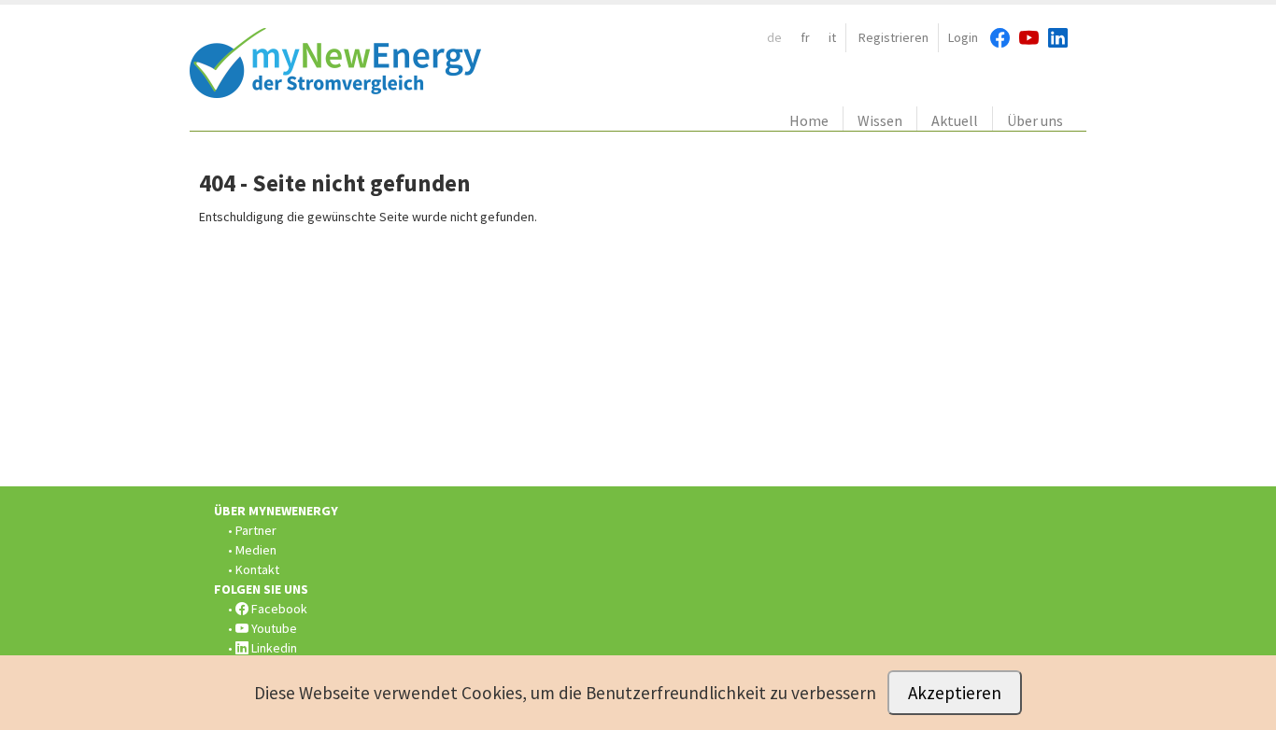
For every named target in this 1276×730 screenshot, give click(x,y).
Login (963, 37)
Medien (255, 549)
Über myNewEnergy (276, 510)
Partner (255, 530)
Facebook (277, 608)
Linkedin (272, 647)
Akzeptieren (954, 692)
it (832, 37)
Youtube (272, 628)
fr (805, 37)
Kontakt (257, 569)
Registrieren (893, 37)
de (774, 37)
